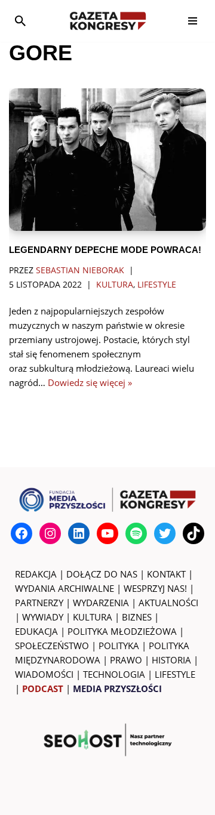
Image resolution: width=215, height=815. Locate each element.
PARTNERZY (39, 603)
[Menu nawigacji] (192, 20)
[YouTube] (107, 533)
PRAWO (126, 660)
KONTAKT (166, 574)
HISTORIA (171, 660)
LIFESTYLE (175, 674)
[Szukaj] (20, 21)
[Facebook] (21, 533)
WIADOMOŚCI (44, 674)
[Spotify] (136, 533)
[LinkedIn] (79, 533)
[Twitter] (165, 533)
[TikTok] (193, 533)
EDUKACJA (36, 631)
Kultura (114, 284)
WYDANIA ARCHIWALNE (64, 588)
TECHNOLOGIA (114, 674)
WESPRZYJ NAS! (155, 588)
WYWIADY (42, 617)
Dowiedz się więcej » (90, 382)
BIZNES (137, 617)
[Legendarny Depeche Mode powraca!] (107, 159)
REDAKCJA (36, 574)
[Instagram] (50, 533)
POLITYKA (119, 646)
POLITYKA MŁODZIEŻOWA (122, 631)
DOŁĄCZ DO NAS (101, 574)
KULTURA (92, 617)
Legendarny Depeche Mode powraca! (105, 250)
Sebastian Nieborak (80, 270)
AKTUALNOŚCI (168, 603)
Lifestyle (156, 284)
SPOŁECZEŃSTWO (52, 646)
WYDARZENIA (101, 603)
